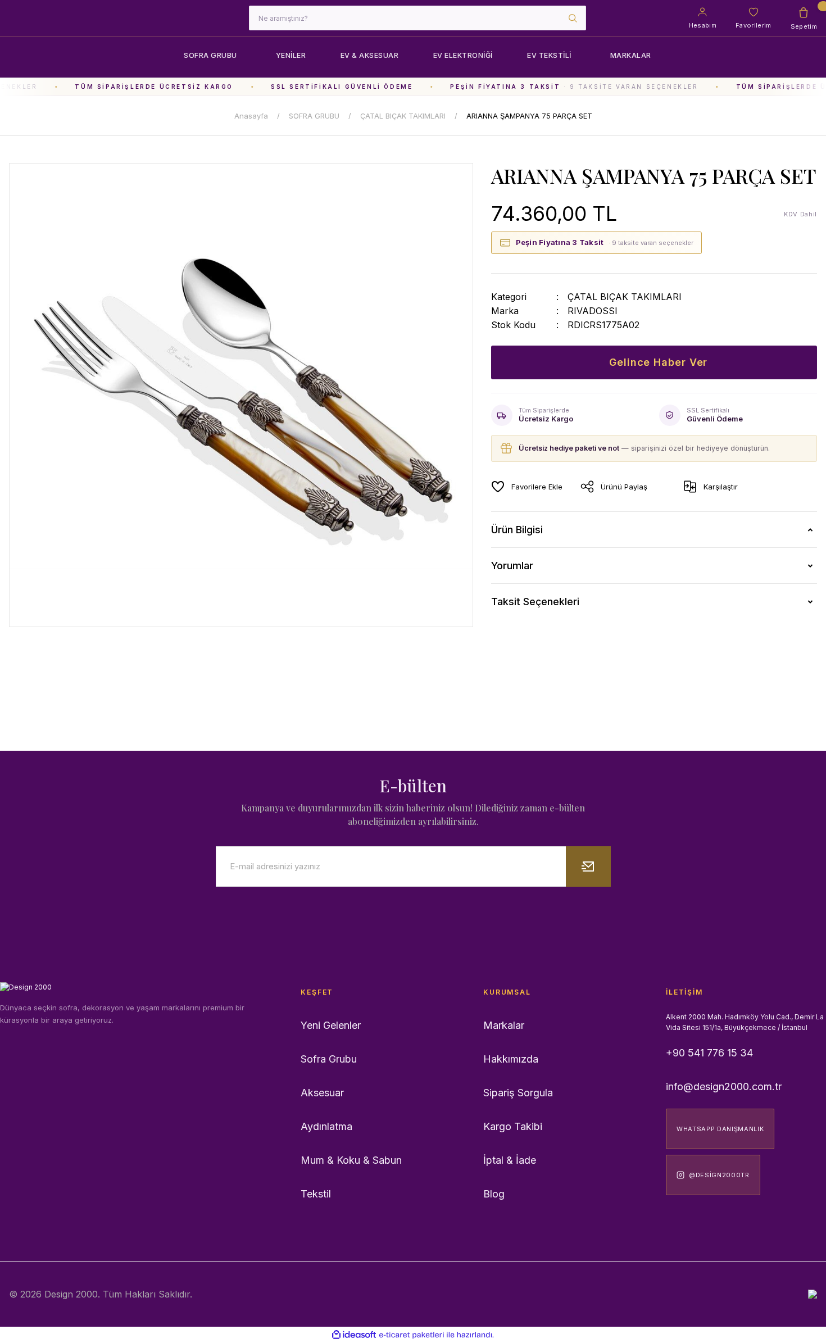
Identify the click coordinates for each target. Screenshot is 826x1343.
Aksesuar (322, 1093)
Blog (494, 1194)
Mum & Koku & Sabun (351, 1160)
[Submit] (588, 866)
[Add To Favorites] (526, 486)
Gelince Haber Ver (658, 362)
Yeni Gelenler (331, 1025)
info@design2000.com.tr (724, 1086)
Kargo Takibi (512, 1126)
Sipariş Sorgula (518, 1093)
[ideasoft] (354, 1335)
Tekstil (316, 1194)
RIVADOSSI (593, 311)
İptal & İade (509, 1160)
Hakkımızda (510, 1059)
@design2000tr (719, 1175)
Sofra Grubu (329, 1059)
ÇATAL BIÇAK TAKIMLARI (625, 296)
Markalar (503, 1025)
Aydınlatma (326, 1126)
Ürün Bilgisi (517, 530)
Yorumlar (512, 565)
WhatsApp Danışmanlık (720, 1129)
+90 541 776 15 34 (709, 1053)
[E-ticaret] (411, 1335)
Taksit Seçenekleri (535, 601)
